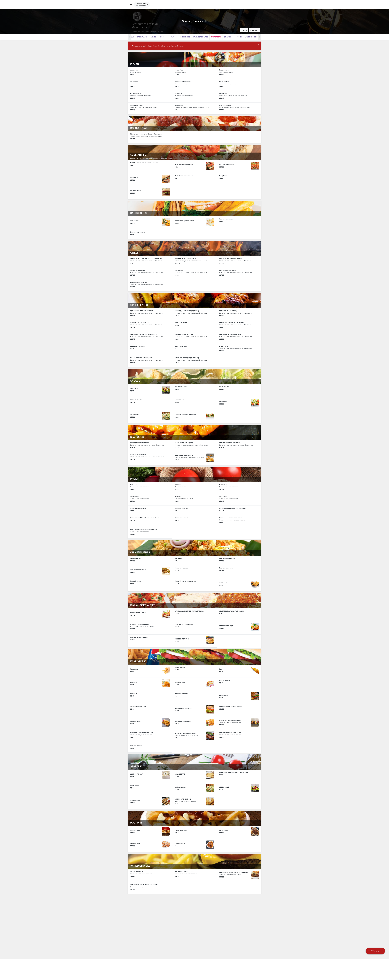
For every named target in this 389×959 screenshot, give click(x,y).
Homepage (254, 30)
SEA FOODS (163, 37)
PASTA (173, 37)
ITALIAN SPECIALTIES (200, 37)
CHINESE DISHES (184, 37)
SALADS (153, 37)
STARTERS (227, 37)
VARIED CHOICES (251, 37)
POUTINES (238, 37)
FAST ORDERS (216, 37)
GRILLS (131, 37)
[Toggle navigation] (131, 5)
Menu (245, 30)
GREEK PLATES (142, 37)
